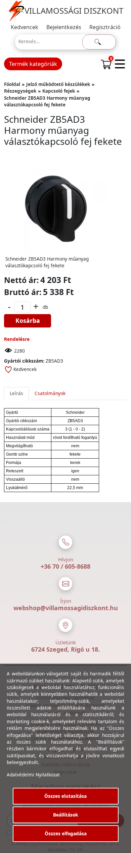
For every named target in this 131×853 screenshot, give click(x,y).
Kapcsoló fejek (58, 91)
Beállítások (65, 815)
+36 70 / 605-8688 (65, 566)
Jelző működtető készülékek (58, 84)
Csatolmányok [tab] (50, 393)
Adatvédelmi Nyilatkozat (33, 774)
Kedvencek (24, 27)
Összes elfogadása (66, 833)
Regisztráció (105, 27)
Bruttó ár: (23, 292)
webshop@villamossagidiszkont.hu (65, 608)
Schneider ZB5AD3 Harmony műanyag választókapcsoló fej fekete (47, 101)
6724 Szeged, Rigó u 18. (65, 649)
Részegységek (20, 91)
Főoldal (12, 84)
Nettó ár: (21, 280)
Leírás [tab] (16, 393)
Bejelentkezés (63, 27)
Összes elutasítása (65, 796)
